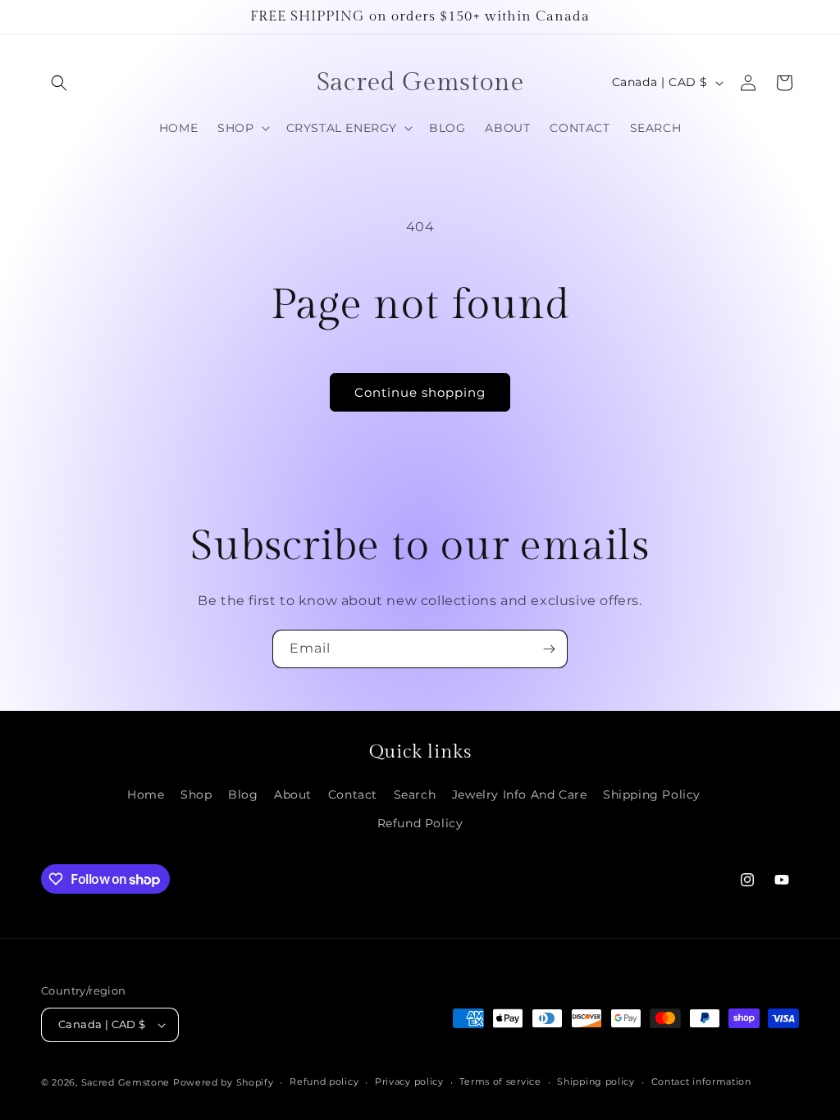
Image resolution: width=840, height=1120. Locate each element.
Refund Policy (420, 823)
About (293, 794)
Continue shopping (420, 392)
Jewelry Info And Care (519, 794)
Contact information (701, 1081)
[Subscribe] (549, 649)
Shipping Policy (652, 794)
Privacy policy (409, 1081)
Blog (243, 794)
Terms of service (500, 1081)
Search (415, 794)
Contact (352, 794)
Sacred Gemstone (126, 1082)
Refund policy (324, 1081)
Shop (196, 794)
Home (145, 794)
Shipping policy (596, 1081)
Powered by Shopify (223, 1082)
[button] (59, 83)
